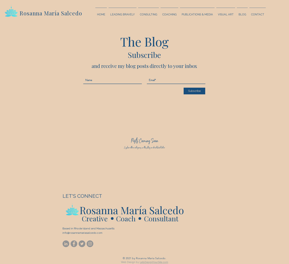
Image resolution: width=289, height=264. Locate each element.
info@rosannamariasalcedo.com (82, 232)
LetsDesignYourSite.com (154, 262)
